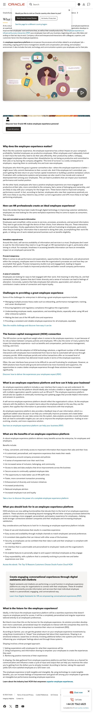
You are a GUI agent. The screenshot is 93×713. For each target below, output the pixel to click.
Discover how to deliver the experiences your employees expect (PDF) (32, 374)
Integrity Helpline (8, 698)
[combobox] (51, 4)
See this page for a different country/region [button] (31, 24)
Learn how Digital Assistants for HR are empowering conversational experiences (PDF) (45, 596)
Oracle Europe (8, 13)
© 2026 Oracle (7, 695)
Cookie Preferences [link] (42, 695)
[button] (4, 4)
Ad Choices (54, 695)
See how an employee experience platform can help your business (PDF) (33, 425)
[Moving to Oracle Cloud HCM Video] (46, 76)
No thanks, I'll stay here (48, 18)
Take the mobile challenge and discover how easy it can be (27, 325)
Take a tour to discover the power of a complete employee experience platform (36, 498)
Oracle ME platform (13, 129)
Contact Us (19, 698)
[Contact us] (88, 4)
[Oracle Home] (16, 4)
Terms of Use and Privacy (25, 695)
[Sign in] (83, 4)
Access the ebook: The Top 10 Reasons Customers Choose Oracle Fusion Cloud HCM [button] (37, 564)
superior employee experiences (60, 681)
